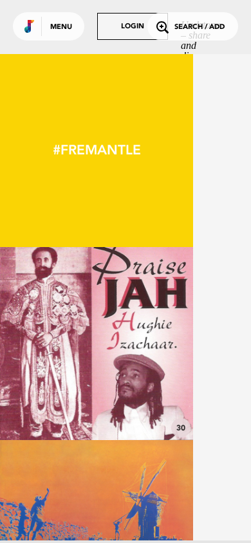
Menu (61, 27)
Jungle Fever (96, 404)
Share (136, 344)
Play (96, 344)
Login (132, 26)
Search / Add (199, 27)
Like (56, 344)
